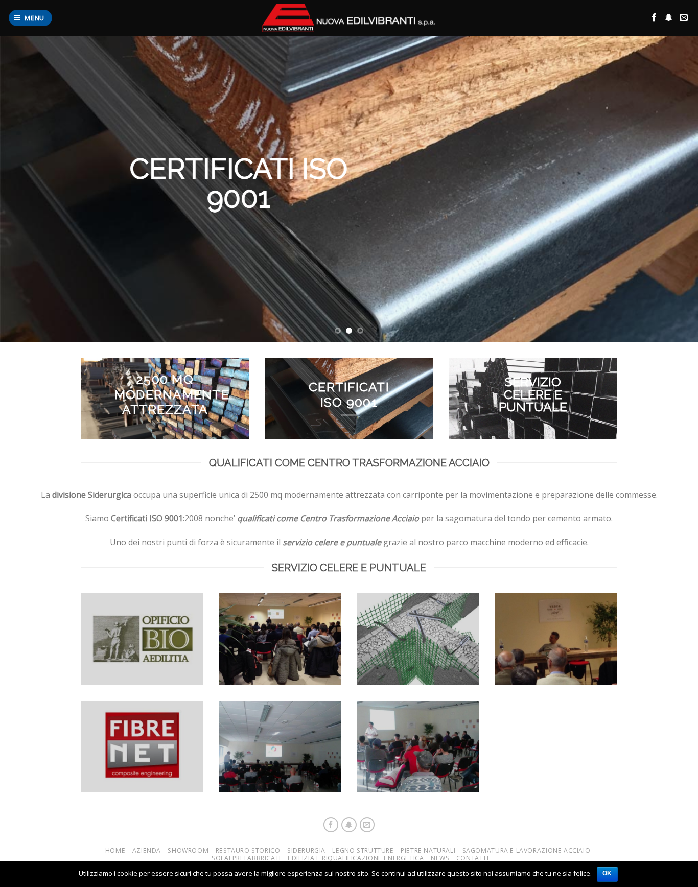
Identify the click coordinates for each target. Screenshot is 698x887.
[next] (671, 189)
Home (115, 850)
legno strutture (362, 850)
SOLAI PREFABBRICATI (246, 858)
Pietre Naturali (428, 850)
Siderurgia (306, 850)
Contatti (472, 858)
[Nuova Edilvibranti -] (349, 18)
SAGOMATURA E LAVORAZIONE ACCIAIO (526, 850)
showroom (188, 850)
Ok (607, 873)
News (440, 858)
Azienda (146, 850)
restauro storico (248, 850)
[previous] (27, 189)
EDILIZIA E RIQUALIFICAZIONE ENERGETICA (356, 858)
